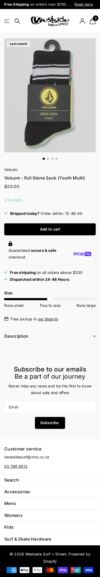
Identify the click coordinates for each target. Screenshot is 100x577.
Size (8, 293)
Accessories (17, 491)
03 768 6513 (15, 466)
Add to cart (50, 229)
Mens (10, 503)
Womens (13, 515)
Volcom (11, 169)
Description (16, 336)
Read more (83, 4)
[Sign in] (82, 21)
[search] (17, 21)
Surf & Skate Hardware (27, 539)
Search (11, 480)
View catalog (7, 21)
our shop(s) (48, 319)
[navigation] (44, 159)
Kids (9, 527)
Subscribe (50, 422)
